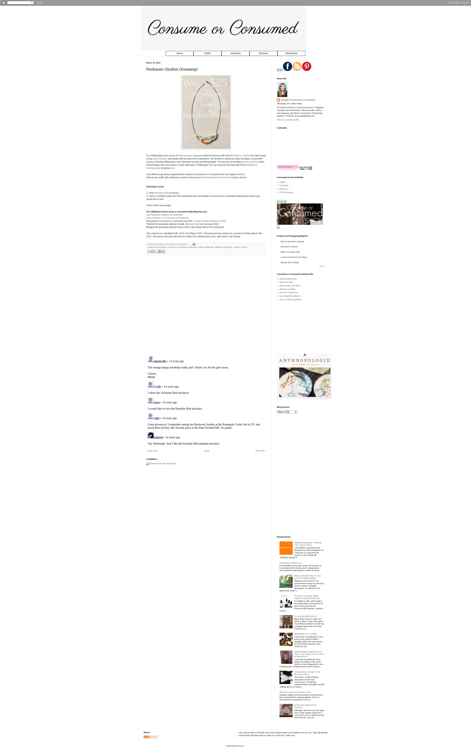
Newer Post (152, 451)
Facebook (283, 185)
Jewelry (201, 247)
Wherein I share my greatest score (295, 692)
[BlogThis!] (153, 251)
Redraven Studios (241, 155)
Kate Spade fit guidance (289, 296)
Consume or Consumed (177, 247)
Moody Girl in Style (290, 262)
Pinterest (283, 189)
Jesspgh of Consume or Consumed (172, 244)
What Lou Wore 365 (290, 252)
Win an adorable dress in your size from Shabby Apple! (307, 577)
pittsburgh (209, 247)
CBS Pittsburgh (286, 192)
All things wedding (287, 289)
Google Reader (201, 221)
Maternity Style (286, 282)
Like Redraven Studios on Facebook (164, 215)
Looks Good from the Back (294, 257)
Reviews (263, 53)
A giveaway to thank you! (290, 563)
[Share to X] (156, 251)
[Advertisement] (304, 330)
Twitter (282, 182)
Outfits (207, 53)
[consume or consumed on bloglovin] (288, 169)
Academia (236, 53)
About (180, 53)
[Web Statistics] (151, 737)
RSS (223, 221)
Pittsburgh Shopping (223, 247)
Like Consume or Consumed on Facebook (167, 218)
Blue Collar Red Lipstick (292, 241)
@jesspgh (190, 224)
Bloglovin (214, 221)
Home (206, 451)
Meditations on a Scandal (305, 634)
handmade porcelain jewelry (217, 177)
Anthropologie (185, 155)
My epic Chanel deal (288, 292)
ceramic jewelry (249, 162)
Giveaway (193, 247)
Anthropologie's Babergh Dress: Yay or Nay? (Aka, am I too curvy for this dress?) (309, 654)
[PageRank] (305, 169)
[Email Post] (193, 244)
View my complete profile (288, 120)
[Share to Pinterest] (163, 251)
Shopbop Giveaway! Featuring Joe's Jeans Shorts (307, 543)
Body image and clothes (290, 286)
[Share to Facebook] (160, 251)
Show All (322, 266)
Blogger (241, 746)
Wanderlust (291, 53)
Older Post (260, 451)
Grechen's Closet (289, 247)
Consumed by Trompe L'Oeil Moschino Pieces (307, 673)
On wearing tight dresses (305, 616)
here (172, 168)
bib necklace (161, 158)
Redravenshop (160, 193)
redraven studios (240, 247)
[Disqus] (206, 306)
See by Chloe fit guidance (290, 299)
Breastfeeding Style (288, 279)
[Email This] (149, 251)
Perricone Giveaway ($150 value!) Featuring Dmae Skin (307, 597)
